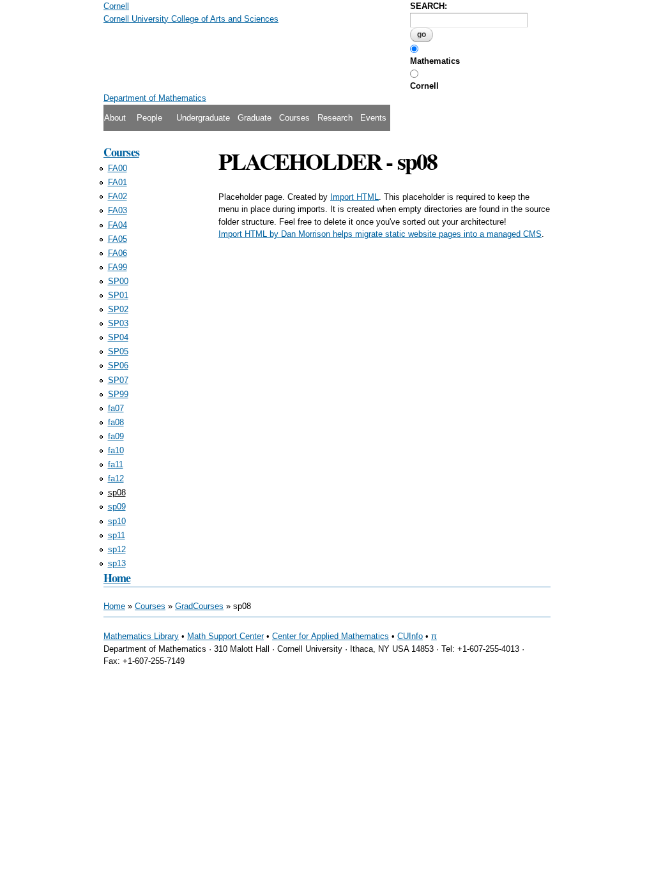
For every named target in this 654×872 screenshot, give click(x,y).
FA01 (117, 182)
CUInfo (410, 636)
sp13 (117, 563)
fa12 (116, 478)
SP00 (118, 281)
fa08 (116, 422)
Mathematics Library (141, 636)
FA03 (117, 210)
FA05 (117, 239)
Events (373, 118)
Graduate (254, 118)
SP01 (118, 295)
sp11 (116, 535)
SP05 (118, 351)
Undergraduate (203, 118)
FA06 (117, 253)
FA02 (117, 196)
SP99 (118, 394)
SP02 (118, 309)
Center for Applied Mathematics (330, 636)
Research (335, 118)
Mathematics (435, 61)
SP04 (118, 337)
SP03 (118, 323)
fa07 (116, 408)
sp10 (117, 521)
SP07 (118, 380)
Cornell (424, 86)
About (115, 118)
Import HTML (354, 197)
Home (116, 577)
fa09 (116, 436)
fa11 (115, 464)
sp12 (117, 549)
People (149, 118)
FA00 (117, 168)
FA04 (117, 225)
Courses (294, 118)
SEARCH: (428, 6)
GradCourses (199, 606)
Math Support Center (225, 636)
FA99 (117, 267)
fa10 (116, 450)
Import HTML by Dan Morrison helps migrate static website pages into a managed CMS (380, 234)
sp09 (117, 506)
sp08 (117, 492)
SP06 (118, 365)
